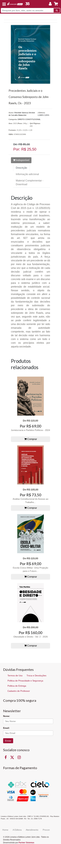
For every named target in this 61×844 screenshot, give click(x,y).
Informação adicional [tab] (27, 174)
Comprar (32, 439)
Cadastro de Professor (19, 691)
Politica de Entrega (17, 686)
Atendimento (32, 830)
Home (5, 830)
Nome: (6, 716)
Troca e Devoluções (36, 675)
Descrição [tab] (21, 167)
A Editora (17, 830)
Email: (6, 728)
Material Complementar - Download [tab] (29, 182)
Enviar (8, 740)
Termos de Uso (15, 675)
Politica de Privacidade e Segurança (25, 680)
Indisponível (22, 160)
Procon (46, 830)
